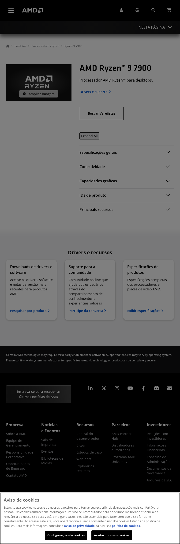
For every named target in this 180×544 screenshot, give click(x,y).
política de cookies (126, 526)
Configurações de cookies (66, 535)
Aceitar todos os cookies (112, 535)
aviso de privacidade (79, 526)
